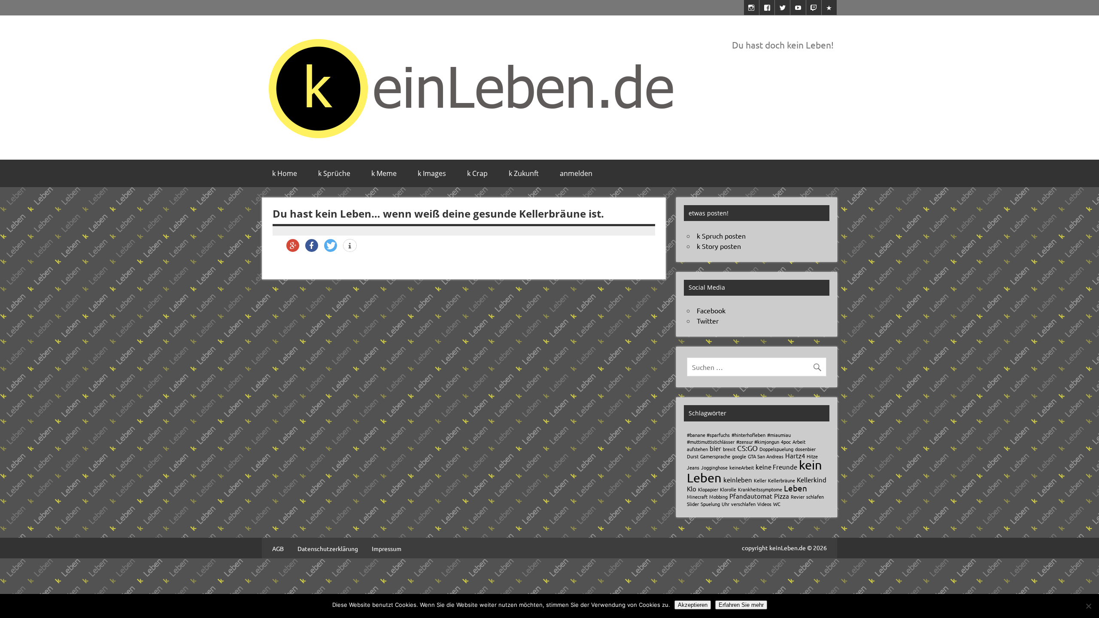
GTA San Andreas (765, 456)
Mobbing (718, 496)
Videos (764, 503)
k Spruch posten (721, 235)
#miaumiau (779, 434)
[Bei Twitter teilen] (330, 245)
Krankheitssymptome (760, 489)
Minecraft (697, 496)
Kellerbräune (781, 480)
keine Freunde (776, 467)
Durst (692, 456)
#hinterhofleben (748, 434)
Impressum (386, 548)
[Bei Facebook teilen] (311, 245)
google (739, 456)
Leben (795, 488)
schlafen (815, 496)
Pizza (781, 496)
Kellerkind (811, 480)
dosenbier (805, 448)
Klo (691, 489)
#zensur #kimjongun (757, 441)
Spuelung (710, 503)
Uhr (725, 503)
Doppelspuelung (776, 448)
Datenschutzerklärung (328, 548)
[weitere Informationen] (349, 245)
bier (715, 448)
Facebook (711, 310)
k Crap (477, 173)
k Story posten (719, 246)
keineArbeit (741, 467)
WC (776, 503)
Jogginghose (714, 467)
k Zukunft (524, 173)
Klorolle (728, 489)
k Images (432, 173)
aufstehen (697, 448)
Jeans (693, 467)
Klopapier (708, 489)
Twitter (708, 320)
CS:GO (747, 447)
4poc (786, 441)
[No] (1088, 606)
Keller (760, 480)
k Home (284, 173)
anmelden (576, 173)
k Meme (384, 173)
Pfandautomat (750, 496)
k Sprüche (334, 173)
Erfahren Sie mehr (741, 605)
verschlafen (743, 503)
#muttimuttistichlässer (711, 441)
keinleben (737, 480)
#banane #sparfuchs (708, 434)
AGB (278, 548)
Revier (798, 496)
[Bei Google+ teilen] (292, 245)
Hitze (812, 456)
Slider (693, 503)
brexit (729, 448)
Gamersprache (715, 456)
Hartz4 (795, 455)
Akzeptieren (692, 605)
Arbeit (798, 441)
